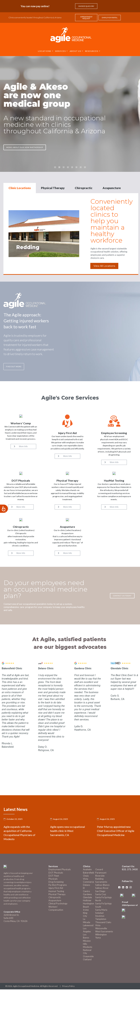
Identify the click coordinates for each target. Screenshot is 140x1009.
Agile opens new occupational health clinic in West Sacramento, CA (67, 830)
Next (134, 791)
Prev (124, 791)
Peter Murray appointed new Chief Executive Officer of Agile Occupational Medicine (115, 830)
